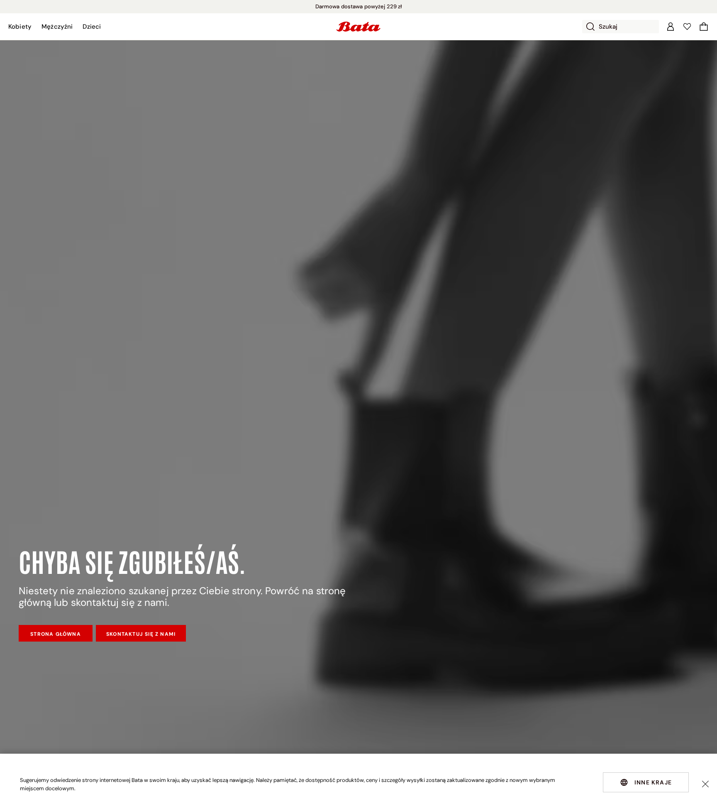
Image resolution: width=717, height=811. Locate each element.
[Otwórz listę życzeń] (687, 27)
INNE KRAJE (653, 782)
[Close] (705, 784)
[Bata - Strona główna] (358, 27)
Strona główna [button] (55, 634)
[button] (20, 27)
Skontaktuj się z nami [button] (141, 634)
